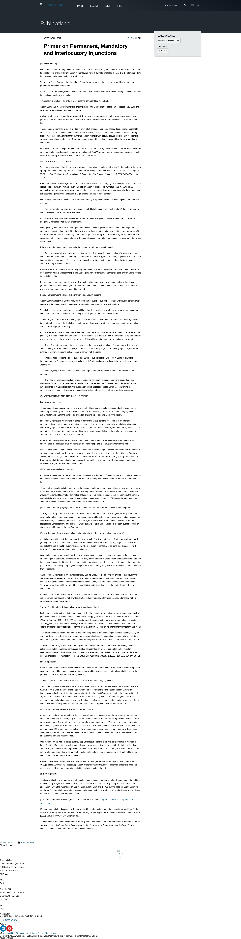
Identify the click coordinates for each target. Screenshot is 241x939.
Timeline (66, 39)
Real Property (126, 62)
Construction (46, 58)
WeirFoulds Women (71, 44)
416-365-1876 (11, 883)
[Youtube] (9, 928)
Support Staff (110, 35)
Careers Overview (111, 21)
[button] (107, 6)
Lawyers (107, 30)
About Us (66, 21)
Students (108, 25)
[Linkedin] (3, 928)
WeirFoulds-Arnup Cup (72, 48)
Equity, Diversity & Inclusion (74, 25)
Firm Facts (67, 30)
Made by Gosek (7, 938)
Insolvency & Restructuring (92, 62)
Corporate (44, 62)
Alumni (65, 35)
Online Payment (170, 6)
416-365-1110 (11, 880)
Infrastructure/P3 (88, 58)
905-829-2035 (11, 909)
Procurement (126, 58)
